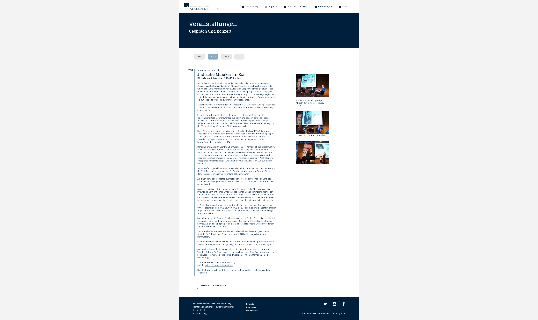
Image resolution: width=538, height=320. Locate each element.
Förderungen (325, 6)
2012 (213, 56)
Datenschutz (252, 310)
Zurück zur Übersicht (214, 285)
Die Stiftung (252, 6)
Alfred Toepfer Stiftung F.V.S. (219, 265)
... (239, 56)
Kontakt (346, 6)
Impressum (251, 307)
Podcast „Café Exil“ (298, 6)
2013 (199, 56)
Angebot (272, 6)
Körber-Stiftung (227, 262)
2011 (226, 56)
